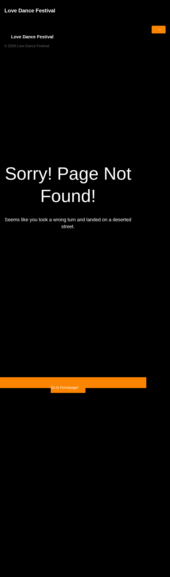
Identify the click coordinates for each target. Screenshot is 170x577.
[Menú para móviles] (159, 29)
